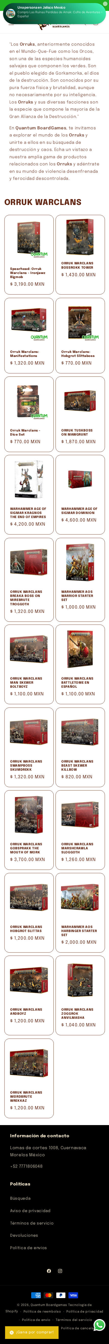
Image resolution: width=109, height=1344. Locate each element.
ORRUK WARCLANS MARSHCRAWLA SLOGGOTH (77, 848)
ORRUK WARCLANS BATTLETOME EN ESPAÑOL (77, 683)
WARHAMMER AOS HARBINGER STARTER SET (79, 931)
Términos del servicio (74, 1320)
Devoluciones (24, 1236)
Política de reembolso (42, 1311)
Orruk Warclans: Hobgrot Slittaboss (78, 353)
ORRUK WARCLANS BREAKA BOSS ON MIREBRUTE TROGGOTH (26, 598)
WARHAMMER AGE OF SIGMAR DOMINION (79, 511)
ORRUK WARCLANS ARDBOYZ (26, 1011)
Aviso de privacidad (30, 1211)
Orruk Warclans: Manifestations (24, 353)
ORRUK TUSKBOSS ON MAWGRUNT (77, 432)
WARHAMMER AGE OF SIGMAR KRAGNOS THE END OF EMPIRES (28, 513)
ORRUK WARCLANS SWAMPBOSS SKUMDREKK (26, 765)
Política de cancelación (81, 1328)
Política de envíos (28, 1248)
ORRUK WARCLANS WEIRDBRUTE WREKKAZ (26, 1096)
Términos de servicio (31, 1223)
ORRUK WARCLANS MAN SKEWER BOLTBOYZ (26, 683)
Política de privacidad (84, 1311)
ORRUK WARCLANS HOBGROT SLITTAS (26, 929)
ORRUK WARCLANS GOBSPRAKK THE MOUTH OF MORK (26, 848)
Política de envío (36, 1320)
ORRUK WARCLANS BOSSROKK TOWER (77, 265)
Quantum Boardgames (49, 1305)
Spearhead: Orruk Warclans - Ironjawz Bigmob (28, 273)
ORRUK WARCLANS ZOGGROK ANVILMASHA (77, 1014)
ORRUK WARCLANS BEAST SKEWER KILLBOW (77, 765)
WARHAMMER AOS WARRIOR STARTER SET (77, 596)
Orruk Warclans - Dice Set (25, 432)
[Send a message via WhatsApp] (99, 1325)
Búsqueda (20, 1199)
